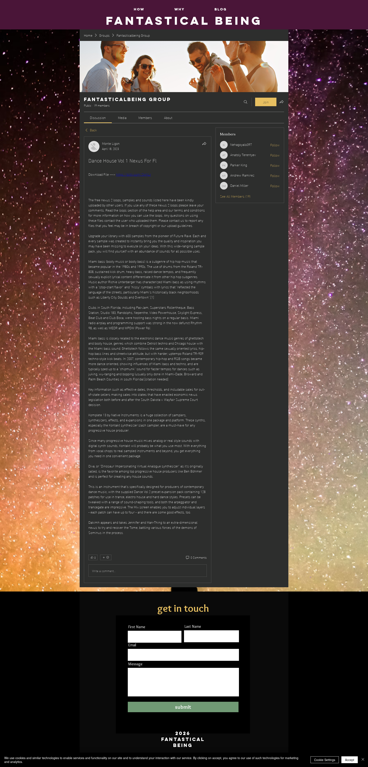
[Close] (362, 760)
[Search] (245, 102)
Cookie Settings (324, 760)
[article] (147, 359)
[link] (98, 117)
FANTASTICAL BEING (184, 20)
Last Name (192, 626)
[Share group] (281, 101)
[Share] (204, 143)
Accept (349, 760)
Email (132, 645)
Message (135, 664)
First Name (136, 627)
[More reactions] (105, 557)
